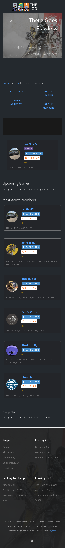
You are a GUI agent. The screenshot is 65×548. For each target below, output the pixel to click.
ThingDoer (28, 278)
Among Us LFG (10, 484)
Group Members (49, 106)
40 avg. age (48, 47)
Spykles (52, 530)
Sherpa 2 (33, 158)
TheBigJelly (29, 345)
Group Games (48, 93)
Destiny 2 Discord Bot (46, 457)
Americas (51, 54)
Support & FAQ (11, 462)
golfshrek (28, 242)
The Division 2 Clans (46, 484)
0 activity (35, 54)
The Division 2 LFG (13, 490)
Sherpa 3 (30, 252)
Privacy (7, 447)
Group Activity (16, 102)
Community (9, 457)
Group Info (16, 91)
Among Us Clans (44, 490)
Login (17, 83)
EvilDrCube (29, 312)
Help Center (9, 468)
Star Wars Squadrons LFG (14, 497)
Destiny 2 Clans (43, 447)
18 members (28, 47)
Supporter (34, 153)
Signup (6, 83)
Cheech (26, 377)
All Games (8, 452)
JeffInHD (30, 144)
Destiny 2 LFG (42, 452)
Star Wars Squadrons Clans (47, 497)
